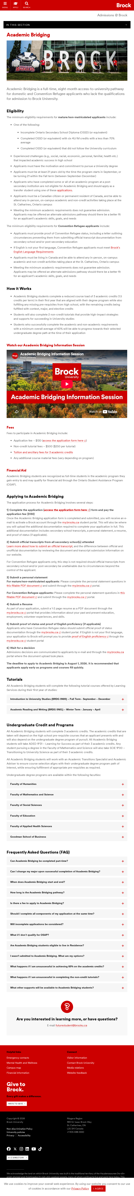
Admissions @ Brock (112, 15)
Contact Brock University (80, 1062)
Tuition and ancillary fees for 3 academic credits (43, 452)
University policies (16, 1132)
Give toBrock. (16, 1087)
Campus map (14, 1067)
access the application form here (63, 440)
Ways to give (15, 1103)
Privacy (10, 1135)
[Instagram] (21, 1149)
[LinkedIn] (27, 1149)
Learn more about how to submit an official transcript (39, 546)
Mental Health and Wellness (22, 1062)
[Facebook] (9, 1149)
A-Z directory (16, 1157)
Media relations (75, 1067)
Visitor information (77, 1057)
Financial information (18, 1072)
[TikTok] (40, 1149)
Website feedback (77, 1072)
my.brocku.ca (70, 522)
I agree (98, 1188)
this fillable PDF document (23, 585)
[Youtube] (33, 1149)
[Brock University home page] (124, 5)
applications (64, 190)
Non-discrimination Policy (19, 1128)
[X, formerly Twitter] (15, 1149)
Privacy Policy (80, 1188)
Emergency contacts (18, 1057)
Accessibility (24, 1135)
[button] (67, 699)
